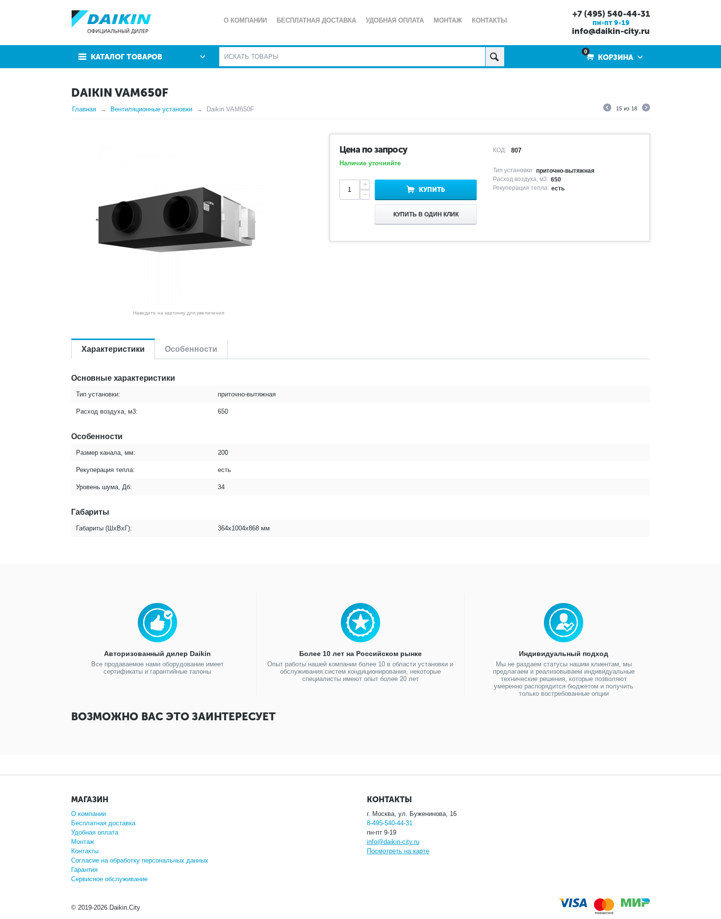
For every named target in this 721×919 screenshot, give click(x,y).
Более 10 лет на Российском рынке (360, 653)
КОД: (499, 150)
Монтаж (82, 841)
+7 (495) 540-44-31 (611, 14)
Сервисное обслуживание (109, 879)
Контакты (85, 851)
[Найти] (494, 56)
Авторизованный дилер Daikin (157, 653)
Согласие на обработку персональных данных (139, 860)
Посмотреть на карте (398, 851)
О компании (88, 813)
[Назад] (607, 109)
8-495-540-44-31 (389, 823)
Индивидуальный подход (563, 653)
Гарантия (84, 869)
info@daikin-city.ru (611, 31)
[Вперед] (646, 109)
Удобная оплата (94, 832)
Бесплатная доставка (103, 823)
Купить (432, 189)
